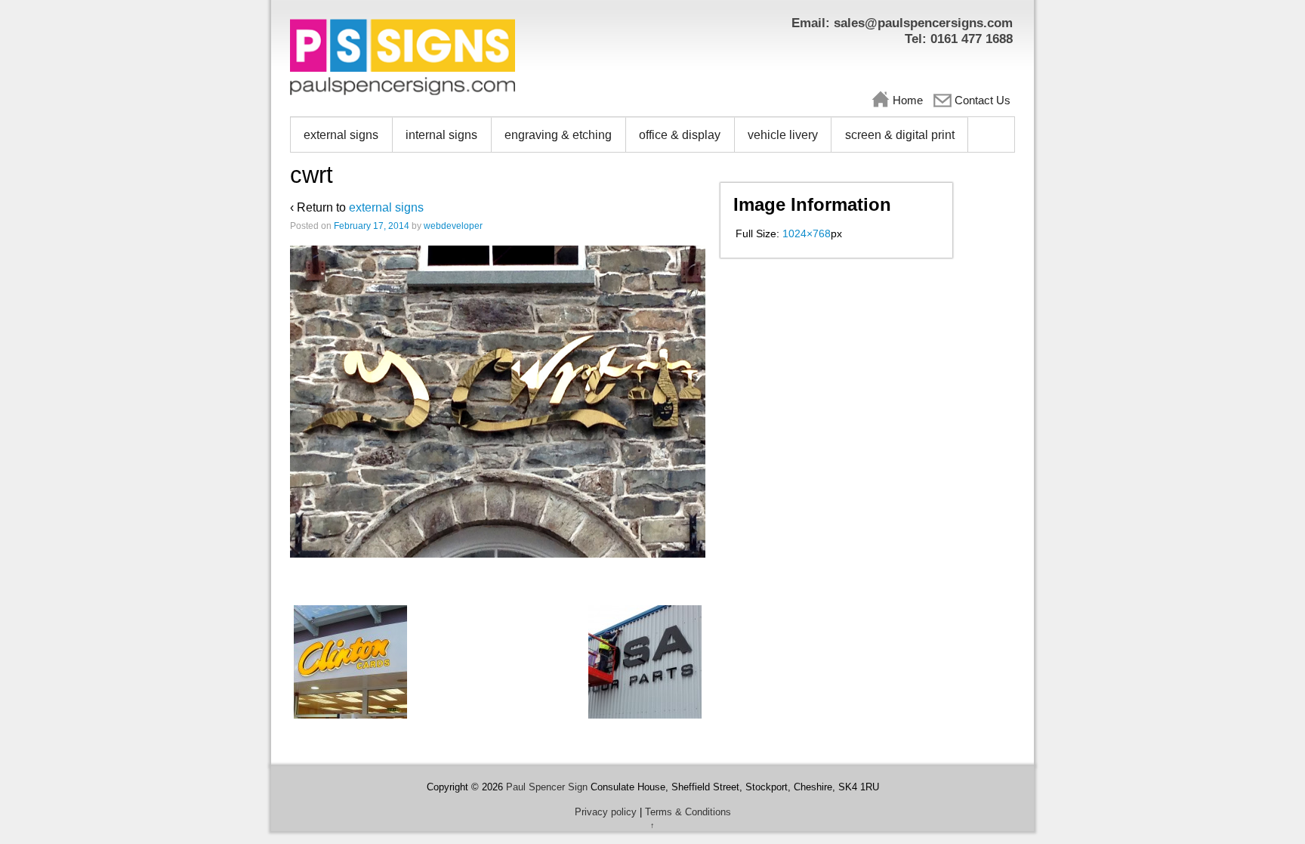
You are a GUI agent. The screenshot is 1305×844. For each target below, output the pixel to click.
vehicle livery (783, 134)
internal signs (441, 134)
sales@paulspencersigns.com (923, 23)
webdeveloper (453, 226)
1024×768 (806, 233)
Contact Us (982, 100)
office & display (679, 134)
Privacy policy (606, 812)
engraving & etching (558, 134)
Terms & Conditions (688, 812)
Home (908, 100)
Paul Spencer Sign (547, 787)
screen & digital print (900, 134)
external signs (341, 134)
